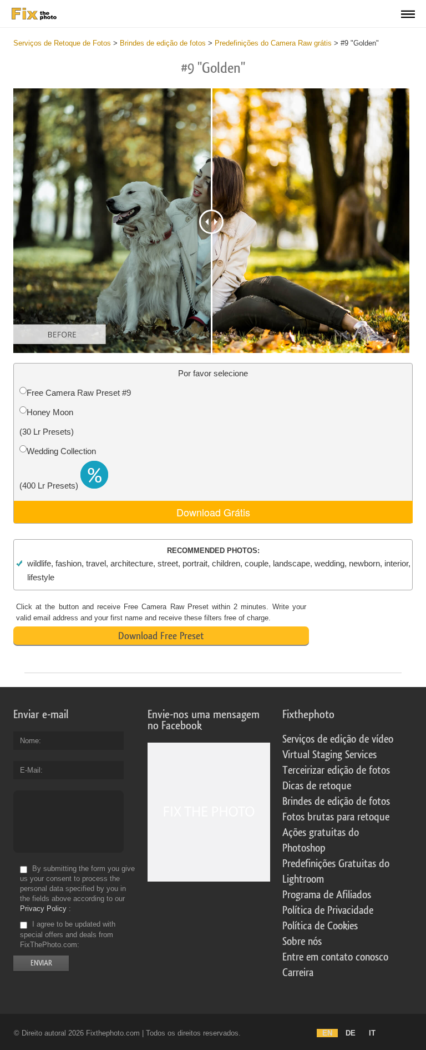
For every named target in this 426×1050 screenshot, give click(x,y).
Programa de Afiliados (326, 894)
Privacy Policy (43, 908)
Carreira (297, 972)
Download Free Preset (161, 636)
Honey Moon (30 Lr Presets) (46, 421)
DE (351, 1033)
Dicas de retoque (316, 786)
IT (372, 1033)
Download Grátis (213, 512)
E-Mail (30, 770)
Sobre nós (302, 941)
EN (327, 1033)
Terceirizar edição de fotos (336, 770)
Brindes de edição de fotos (336, 801)
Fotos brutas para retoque (335, 817)
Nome (29, 741)
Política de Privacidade (327, 910)
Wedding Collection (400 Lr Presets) (57, 468)
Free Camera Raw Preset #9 (79, 392)
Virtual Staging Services (329, 754)
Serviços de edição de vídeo (337, 739)
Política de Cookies (320, 926)
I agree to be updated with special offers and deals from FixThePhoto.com (67, 934)
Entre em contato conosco (335, 957)
